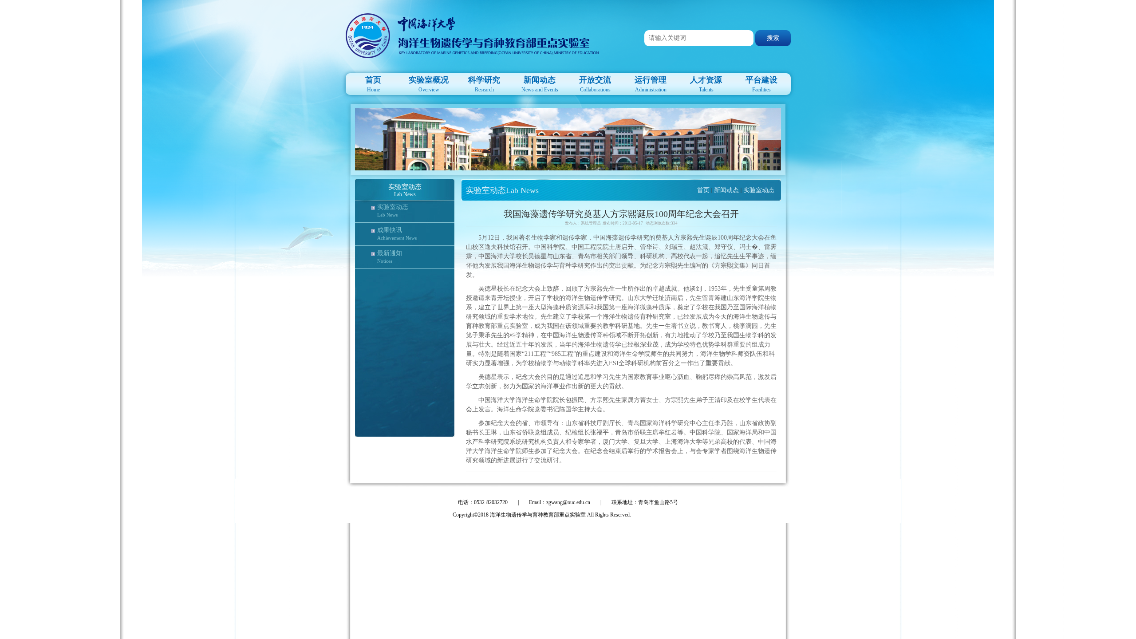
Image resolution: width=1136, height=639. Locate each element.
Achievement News (397, 238)
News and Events (539, 84)
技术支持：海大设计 (659, 515)
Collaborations (595, 84)
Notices (384, 261)
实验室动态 (392, 207)
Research (484, 84)
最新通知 (389, 253)
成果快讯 (389, 230)
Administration (651, 84)
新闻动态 (726, 190)
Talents (706, 84)
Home (373, 84)
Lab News (387, 214)
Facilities (761, 84)
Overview (429, 84)
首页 (703, 190)
